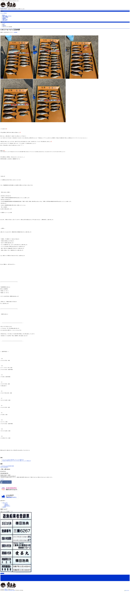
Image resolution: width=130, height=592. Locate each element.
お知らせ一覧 (4, 502)
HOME (3, 23)
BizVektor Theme (12, 590)
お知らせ (6, 503)
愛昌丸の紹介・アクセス (6, 576)
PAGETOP (2, 573)
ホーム (3, 575)
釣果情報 (4, 25)
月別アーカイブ (3, 511)
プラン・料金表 (5, 577)
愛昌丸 (6, 589)
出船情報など (6, 504)
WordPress (6, 590)
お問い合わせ (4, 580)
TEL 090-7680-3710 (4, 473)
